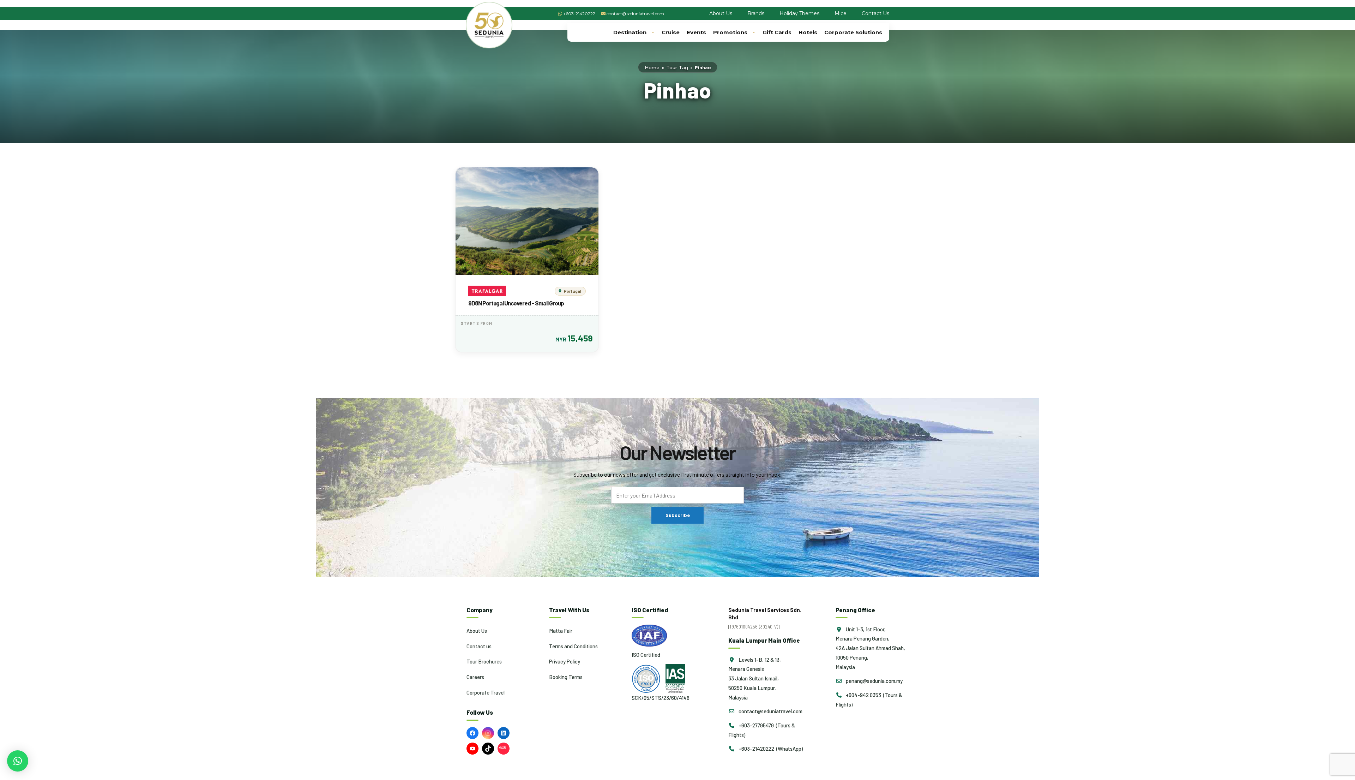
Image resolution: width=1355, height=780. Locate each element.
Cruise (671, 32)
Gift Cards (777, 32)
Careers (475, 677)
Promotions (730, 32)
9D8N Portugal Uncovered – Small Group (516, 302)
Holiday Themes (799, 13)
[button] (17, 761)
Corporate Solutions (853, 32)
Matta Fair (560, 630)
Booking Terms (566, 677)
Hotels (808, 32)
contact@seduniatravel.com (635, 13)
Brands (755, 13)
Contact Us (875, 13)
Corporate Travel (485, 692)
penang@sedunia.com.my (874, 681)
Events (696, 32)
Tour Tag (677, 67)
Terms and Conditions (573, 646)
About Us (720, 13)
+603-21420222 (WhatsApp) (770, 748)
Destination (629, 32)
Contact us (479, 646)
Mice (841, 13)
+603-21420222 (579, 13)
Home (652, 67)
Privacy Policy (564, 661)
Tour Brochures (484, 661)
